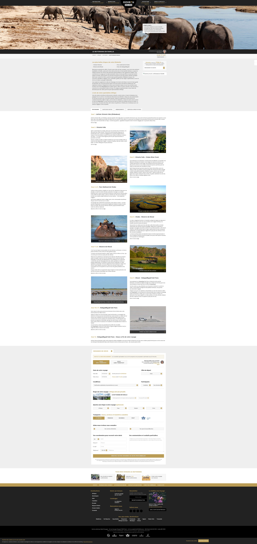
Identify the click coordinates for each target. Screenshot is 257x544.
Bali (139, 519)
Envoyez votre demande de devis (128, 456)
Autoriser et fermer (203, 540)
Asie (93, 498)
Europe (94, 503)
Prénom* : (95, 442)
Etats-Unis (151, 519)
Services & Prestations (134, 109)
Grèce (139, 520)
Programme (95, 109)
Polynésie (124, 519)
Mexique (132, 520)
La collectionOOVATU (118, 502)
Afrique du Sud (123, 520)
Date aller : (95, 373)
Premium (110, 418)
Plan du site (161, 485)
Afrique (99, 55)
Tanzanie (159, 519)
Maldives (98, 519)
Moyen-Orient (96, 505)
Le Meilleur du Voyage (157, 491)
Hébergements (120, 109)
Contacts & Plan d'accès (135, 485)
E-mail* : (95, 446)
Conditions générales (150, 485)
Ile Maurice (107, 519)
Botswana (105, 55)
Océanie (94, 510)
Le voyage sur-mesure (120, 485)
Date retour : (96, 376)
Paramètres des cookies (191, 540)
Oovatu (94, 55)
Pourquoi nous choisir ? (105, 485)
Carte (107, 109)
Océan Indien (96, 508)
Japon (144, 519)
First (133, 418)
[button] (164, 151)
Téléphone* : (96, 450)
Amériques (95, 496)
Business (121, 418)
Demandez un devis (150, 67)
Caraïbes (94, 500)
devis (100, 351)
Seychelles (116, 519)
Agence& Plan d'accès (118, 509)
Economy (99, 418)
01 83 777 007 (161, 55)
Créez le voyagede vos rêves (119, 494)
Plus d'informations (87, 541)
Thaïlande (132, 519)
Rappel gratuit (160, 56)
